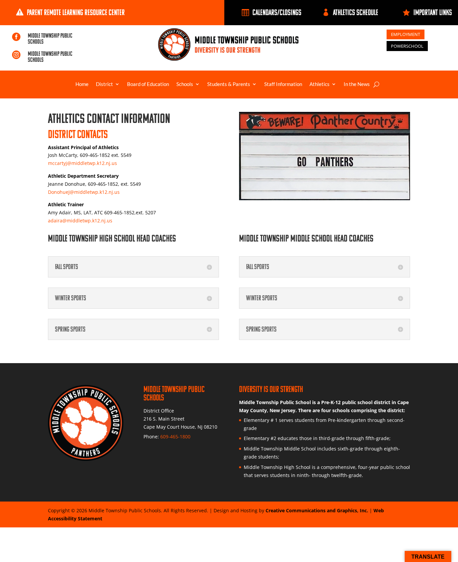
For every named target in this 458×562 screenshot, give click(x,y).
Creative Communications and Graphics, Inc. (317, 510)
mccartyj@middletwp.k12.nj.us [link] (82, 163)
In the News (357, 84)
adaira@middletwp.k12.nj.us (80, 220)
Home (82, 84)
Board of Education (148, 84)
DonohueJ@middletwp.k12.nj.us (84, 192)
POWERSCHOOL (407, 46)
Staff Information (283, 84)
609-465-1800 (175, 436)
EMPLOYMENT (405, 34)
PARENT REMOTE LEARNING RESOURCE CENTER (76, 12)
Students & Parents (228, 84)
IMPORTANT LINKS (432, 12)
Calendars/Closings (276, 12)
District (104, 84)
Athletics (319, 84)
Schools (184, 84)
